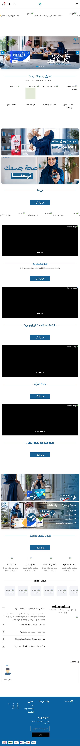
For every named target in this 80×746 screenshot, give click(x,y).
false (17, 707)
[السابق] (2, 52)
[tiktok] (13, 703)
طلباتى (31, 705)
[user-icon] (9, 4)
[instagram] (17, 703)
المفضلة (31, 712)
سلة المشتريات (29, 708)
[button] (42, 252)
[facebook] (9, 703)
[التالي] (77, 52)
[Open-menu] (76, 4)
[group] (69, 95)
